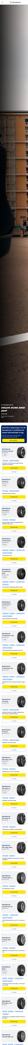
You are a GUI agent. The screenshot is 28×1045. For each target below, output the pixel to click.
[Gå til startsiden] (15, 2)
